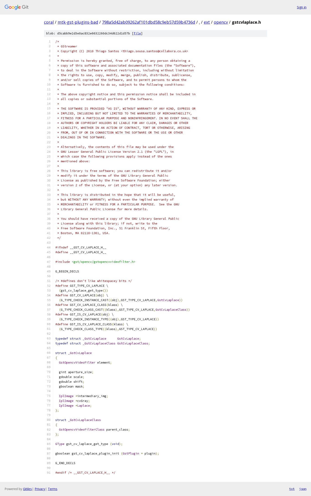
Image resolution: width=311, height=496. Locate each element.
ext (207, 22)
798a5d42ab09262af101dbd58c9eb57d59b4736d (148, 22)
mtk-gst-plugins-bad (78, 22)
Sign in (301, 7)
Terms (52, 489)
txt (292, 489)
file (137, 33)
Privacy (40, 489)
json (302, 489)
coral (49, 22)
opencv (221, 22)
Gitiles (27, 489)
